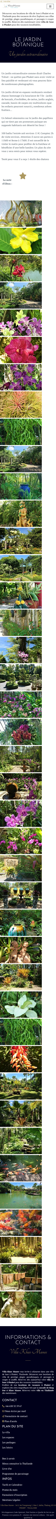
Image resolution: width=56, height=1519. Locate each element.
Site (47, 1515)
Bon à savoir (8, 1458)
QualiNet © (28, 1518)
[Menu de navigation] (50, 6)
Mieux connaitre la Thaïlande (17, 1463)
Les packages (9, 1442)
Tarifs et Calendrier (12, 1484)
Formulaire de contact (16, 1416)
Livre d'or (6, 1)
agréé (52, 1515)
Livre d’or (7, 1468)
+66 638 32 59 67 (13, 1406)
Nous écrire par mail (15, 1411)
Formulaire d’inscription (14, 1494)
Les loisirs (7, 1447)
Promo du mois (9, 1489)
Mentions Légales (11, 1499)
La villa (6, 1432)
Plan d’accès (10, 1421)
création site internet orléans (34, 1515)
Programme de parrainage (15, 1473)
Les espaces (8, 1437)
